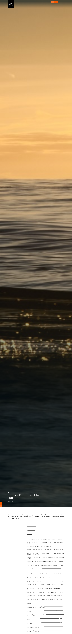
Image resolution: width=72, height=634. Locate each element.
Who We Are (17, 1)
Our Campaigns (30, 1)
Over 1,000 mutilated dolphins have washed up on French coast (50, 565)
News (36, 1)
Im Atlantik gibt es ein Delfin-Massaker (53, 539)
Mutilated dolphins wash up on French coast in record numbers (51, 581)
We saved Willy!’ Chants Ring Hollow (44, 546)
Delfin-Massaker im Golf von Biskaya (48, 536)
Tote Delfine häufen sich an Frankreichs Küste (49, 570)
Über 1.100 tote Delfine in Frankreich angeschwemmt (52, 592)
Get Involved (24, 1)
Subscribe (43, 1)
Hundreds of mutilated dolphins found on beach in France (50, 599)
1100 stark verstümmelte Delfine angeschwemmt (51, 568)
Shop (39, 1)
